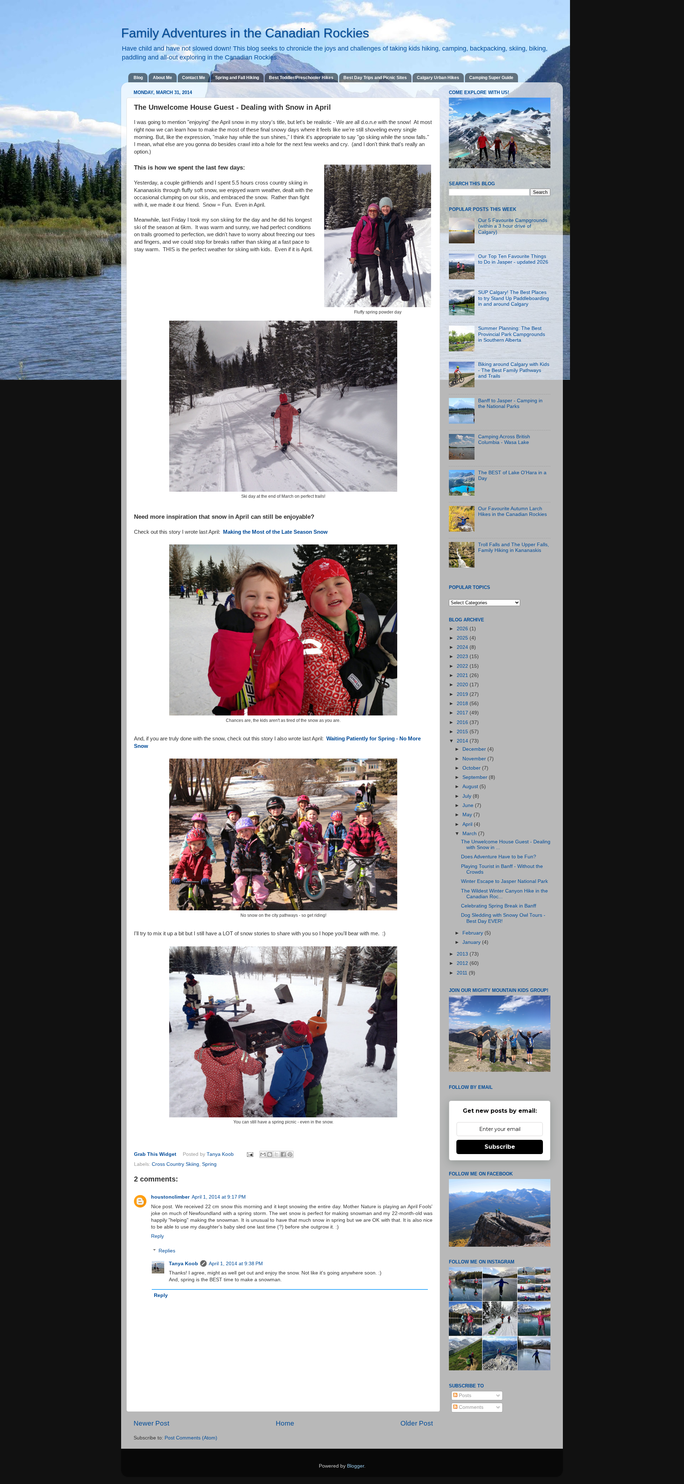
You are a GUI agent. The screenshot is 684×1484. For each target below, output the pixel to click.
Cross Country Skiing (175, 1164)
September (475, 777)
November (474, 758)
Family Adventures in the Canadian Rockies (245, 33)
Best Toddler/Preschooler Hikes (301, 77)
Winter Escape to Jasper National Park (504, 881)
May (467, 814)
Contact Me (193, 77)
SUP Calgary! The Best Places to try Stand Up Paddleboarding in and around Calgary (513, 298)
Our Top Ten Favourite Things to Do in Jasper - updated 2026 (513, 259)
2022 (463, 666)
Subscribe (499, 1146)
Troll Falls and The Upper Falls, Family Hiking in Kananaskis (513, 547)
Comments (470, 1407)
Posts (464, 1395)
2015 (463, 731)
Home (285, 1423)
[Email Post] (250, 1154)
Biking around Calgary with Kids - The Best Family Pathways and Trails (513, 370)
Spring (209, 1164)
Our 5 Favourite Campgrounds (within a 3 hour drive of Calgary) (512, 226)
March (470, 833)
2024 (463, 647)
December (474, 749)
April (468, 824)
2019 (463, 694)
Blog (138, 77)
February (473, 933)
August (471, 786)
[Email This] (262, 1154)
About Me (162, 77)
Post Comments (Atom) (191, 1438)
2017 (463, 712)
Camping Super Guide (491, 77)
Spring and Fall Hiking (237, 77)
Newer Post (151, 1423)
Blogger (355, 1466)
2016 (463, 722)
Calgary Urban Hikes (438, 77)
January (472, 942)
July (467, 796)
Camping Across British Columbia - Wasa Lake (504, 439)
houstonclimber (170, 1197)
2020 (463, 684)
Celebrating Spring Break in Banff (498, 906)
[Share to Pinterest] (290, 1154)
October (472, 768)
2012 (463, 963)
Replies (167, 1250)
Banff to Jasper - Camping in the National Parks (510, 403)
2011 (463, 973)
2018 (463, 703)
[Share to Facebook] (283, 1154)
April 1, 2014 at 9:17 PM (219, 1197)
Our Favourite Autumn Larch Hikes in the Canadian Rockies (512, 511)
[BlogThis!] (269, 1154)
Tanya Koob (221, 1154)
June (468, 805)
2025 (463, 638)
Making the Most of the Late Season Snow (276, 532)
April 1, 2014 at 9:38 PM (236, 1263)
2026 (463, 628)
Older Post (416, 1423)
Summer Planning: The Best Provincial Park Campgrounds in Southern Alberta (511, 334)
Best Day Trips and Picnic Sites (375, 77)
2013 (463, 954)
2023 (463, 656)
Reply (157, 1236)
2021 (463, 675)
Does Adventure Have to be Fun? (498, 856)
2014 (463, 741)
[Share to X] (276, 1154)
